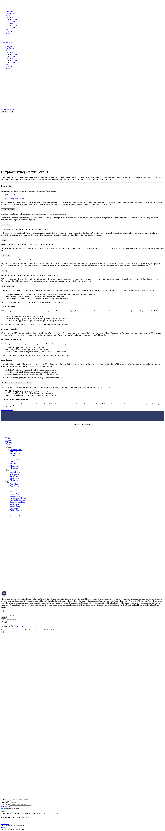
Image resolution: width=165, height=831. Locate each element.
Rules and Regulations (18, 498)
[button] (13, 42)
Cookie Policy (15, 496)
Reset (4, 617)
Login (3, 42)
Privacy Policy (15, 494)
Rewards (8, 31)
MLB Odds (14, 456)
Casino (7, 15)
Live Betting (9, 13)
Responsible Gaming (17, 500)
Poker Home (14, 484)
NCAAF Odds (15, 454)
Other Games (14, 478)
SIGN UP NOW (7, 410)
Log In (4, 811)
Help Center (14, 508)
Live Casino (9, 23)
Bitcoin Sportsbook (8, 286)
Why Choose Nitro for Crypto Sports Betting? (16, 383)
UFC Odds (14, 462)
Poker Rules (14, 486)
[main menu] (2, 2)
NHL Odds (14, 468)
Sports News (14, 504)
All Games (14, 480)
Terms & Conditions (53, 630)
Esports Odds (14, 460)
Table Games (14, 476)
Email (3, 620)
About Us (13, 492)
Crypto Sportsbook (8, 209)
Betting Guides (15, 506)
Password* (5, 802)
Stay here (4, 827)
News (7, 33)
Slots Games (14, 474)
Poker (7, 29)
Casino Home (15, 472)
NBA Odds (14, 466)
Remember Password (11, 809)
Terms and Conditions (17, 502)
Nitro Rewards (15, 516)
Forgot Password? (7, 806)
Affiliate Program (16, 510)
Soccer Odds (14, 458)
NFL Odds (14, 452)
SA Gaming (14, 21)
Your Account (5, 824)
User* (6, 800)
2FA (2, 804)
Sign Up (9, 42)
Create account (17, 626)
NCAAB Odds (15, 464)
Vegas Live (14, 19)
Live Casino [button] (9, 17)
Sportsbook (9, 11)
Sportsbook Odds (16, 450)
